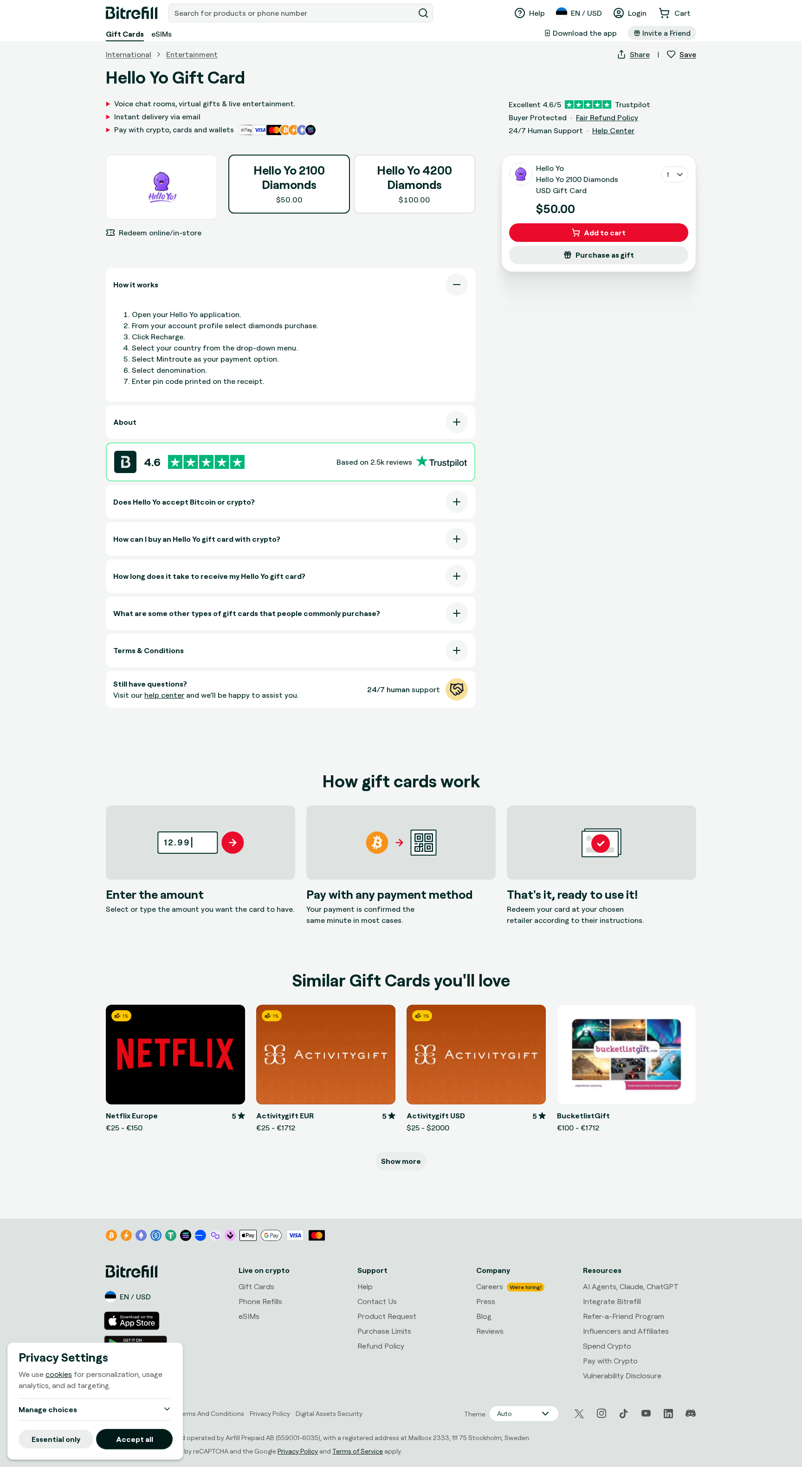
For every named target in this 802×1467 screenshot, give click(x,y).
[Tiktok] (623, 1414)
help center (164, 695)
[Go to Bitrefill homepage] (131, 12)
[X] (579, 1414)
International (128, 54)
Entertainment (192, 54)
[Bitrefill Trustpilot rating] (206, 462)
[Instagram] (601, 1414)
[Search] (423, 13)
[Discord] (690, 1414)
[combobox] (292, 13)
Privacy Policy (298, 1451)
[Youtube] (646, 1414)
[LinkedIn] (668, 1414)
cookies (58, 1374)
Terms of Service (357, 1451)
